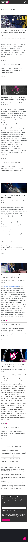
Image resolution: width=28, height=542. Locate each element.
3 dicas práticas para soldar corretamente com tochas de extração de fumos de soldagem (13, 486)
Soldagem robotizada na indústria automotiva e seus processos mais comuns (13, 32)
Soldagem (5, 450)
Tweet (3, 76)
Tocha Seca (11, 433)
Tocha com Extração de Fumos (18, 453)
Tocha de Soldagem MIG (7, 455)
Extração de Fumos (14, 450)
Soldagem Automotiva (7, 72)
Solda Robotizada (18, 170)
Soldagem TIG (5, 461)
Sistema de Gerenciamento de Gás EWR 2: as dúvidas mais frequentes (13, 480)
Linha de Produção (19, 70)
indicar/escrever (15, 64)
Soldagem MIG (6, 453)
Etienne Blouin (11, 369)
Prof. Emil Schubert (12, 102)
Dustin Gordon (11, 280)
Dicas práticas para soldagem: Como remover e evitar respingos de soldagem (12, 475)
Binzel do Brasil (11, 38)
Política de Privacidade (20, 516)
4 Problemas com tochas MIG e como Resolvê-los (11, 488)
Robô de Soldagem (13, 168)
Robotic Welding (10, 166)
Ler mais (3, 60)
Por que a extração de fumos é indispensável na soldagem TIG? (13, 472)
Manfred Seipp (11, 200)
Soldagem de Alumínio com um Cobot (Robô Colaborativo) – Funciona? (13, 490)
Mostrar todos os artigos (14, 446)
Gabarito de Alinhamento (14, 336)
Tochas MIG (17, 455)
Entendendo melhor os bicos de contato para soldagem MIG (13, 478)
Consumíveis (5, 458)
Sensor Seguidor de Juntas (8, 250)
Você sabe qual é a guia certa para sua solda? (10, 467)
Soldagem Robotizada (12, 68)
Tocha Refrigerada (11, 431)
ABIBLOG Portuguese (7, 7)
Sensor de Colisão (21, 250)
